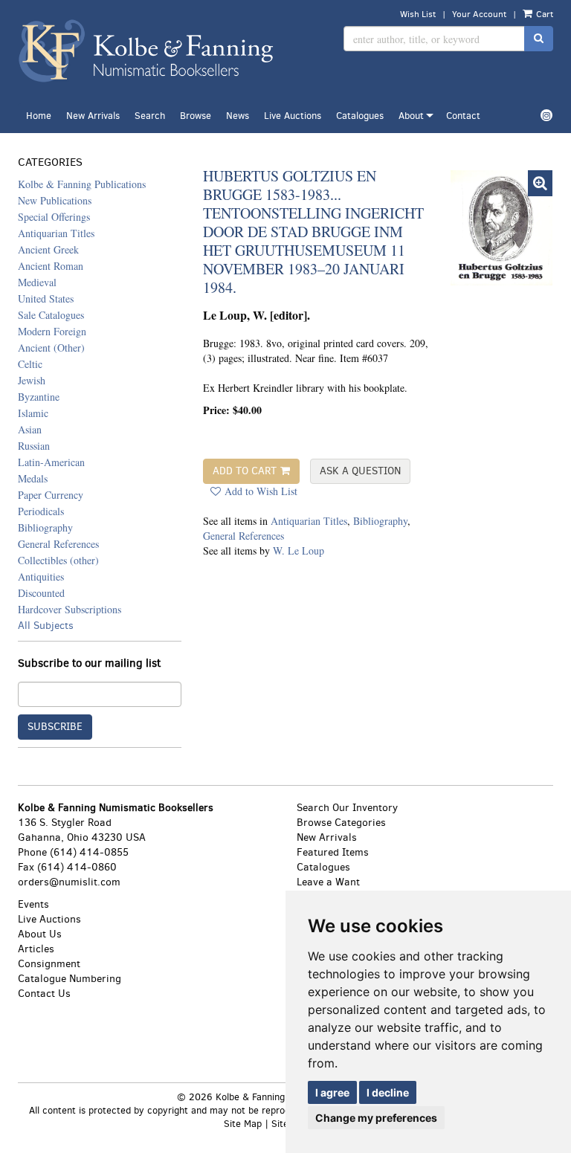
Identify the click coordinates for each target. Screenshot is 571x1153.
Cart (543, 14)
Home (38, 115)
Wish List (418, 14)
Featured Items (333, 852)
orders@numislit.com (69, 882)
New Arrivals (93, 115)
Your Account (479, 14)
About (411, 115)
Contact (463, 115)
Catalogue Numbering (69, 979)
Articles (36, 949)
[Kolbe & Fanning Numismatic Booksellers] (146, 52)
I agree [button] (332, 1092)
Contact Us (44, 993)
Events (33, 904)
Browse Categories (341, 823)
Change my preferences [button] (376, 1117)
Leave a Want (328, 882)
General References (243, 536)
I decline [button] (388, 1092)
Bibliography (380, 521)
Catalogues (360, 115)
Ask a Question (360, 471)
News (237, 115)
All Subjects (46, 626)
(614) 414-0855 (89, 852)
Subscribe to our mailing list (89, 663)
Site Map (243, 1123)
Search (150, 115)
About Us (40, 934)
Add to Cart (245, 471)
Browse (195, 115)
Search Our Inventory (347, 808)
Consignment (49, 964)
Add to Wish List (261, 491)
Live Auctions (292, 115)
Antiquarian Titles (309, 521)
